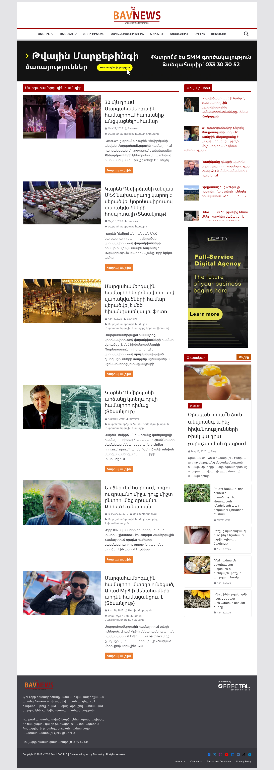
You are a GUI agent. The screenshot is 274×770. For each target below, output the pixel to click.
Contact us (196, 761)
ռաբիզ (152, 519)
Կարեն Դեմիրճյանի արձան (151, 424)
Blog (213, 451)
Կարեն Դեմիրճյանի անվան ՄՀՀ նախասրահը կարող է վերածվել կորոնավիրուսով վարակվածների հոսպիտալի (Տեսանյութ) (139, 201)
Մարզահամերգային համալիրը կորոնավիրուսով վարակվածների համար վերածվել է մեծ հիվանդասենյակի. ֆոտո (139, 299)
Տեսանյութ (179, 34)
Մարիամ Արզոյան (140, 610)
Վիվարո (153, 133)
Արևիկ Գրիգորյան (145, 513)
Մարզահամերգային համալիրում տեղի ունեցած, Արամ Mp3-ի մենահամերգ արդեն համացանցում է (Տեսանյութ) (139, 590)
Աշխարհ (156, 34)
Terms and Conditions (219, 761)
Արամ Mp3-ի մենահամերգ (125, 616)
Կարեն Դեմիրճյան (120, 424)
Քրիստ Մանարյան (117, 523)
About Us (180, 761)
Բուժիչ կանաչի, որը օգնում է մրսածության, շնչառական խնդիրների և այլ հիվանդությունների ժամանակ (229, 501)
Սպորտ (200, 34)
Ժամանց (66, 34)
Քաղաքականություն (127, 34)
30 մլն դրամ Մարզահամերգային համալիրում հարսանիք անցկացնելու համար (134, 111)
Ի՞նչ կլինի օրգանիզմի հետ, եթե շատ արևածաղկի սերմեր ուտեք (230, 600)
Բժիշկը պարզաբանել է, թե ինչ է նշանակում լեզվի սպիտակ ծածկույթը (230, 537)
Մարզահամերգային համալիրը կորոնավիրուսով (137, 328)
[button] (52, 34)
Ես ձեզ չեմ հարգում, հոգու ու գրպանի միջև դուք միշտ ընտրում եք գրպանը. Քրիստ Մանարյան (139, 497)
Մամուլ (44, 34)
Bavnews (133, 128)
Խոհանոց (218, 34)
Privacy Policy (243, 761)
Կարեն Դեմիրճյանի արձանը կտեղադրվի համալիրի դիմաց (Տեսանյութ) (131, 402)
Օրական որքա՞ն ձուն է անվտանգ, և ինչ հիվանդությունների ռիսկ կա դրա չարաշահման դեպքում (217, 429)
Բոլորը (244, 357)
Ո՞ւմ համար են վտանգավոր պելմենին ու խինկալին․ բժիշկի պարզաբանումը (227, 568)
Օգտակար (195, 405)
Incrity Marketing (95, 754)
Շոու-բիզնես (93, 34)
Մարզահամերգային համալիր (127, 133)
